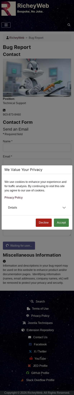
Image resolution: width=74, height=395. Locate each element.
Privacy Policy (13, 197)
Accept (61, 222)
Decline (44, 222)
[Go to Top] (68, 389)
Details (12, 207)
